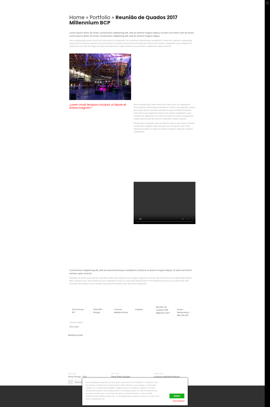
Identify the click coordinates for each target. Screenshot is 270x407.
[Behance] (267, 404)
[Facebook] (267, 387)
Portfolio (100, 17)
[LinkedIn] (267, 394)
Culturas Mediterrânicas (167, 376)
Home (77, 17)
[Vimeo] (267, 391)
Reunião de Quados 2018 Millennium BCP (163, 310)
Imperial (139, 309)
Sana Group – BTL (77, 376)
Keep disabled (178, 401)
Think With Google (120, 376)
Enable (177, 396)
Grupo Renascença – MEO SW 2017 (184, 312)
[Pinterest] (267, 397)
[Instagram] (267, 400)
